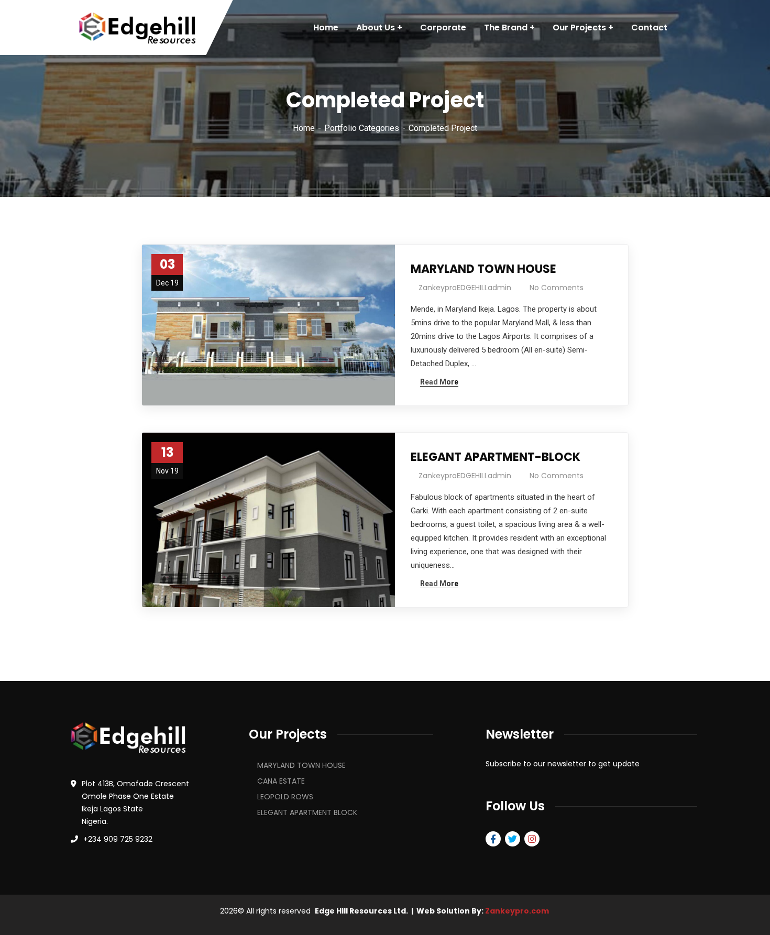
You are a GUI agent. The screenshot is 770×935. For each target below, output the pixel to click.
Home (304, 128)
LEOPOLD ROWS (285, 796)
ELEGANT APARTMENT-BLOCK (495, 457)
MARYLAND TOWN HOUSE (483, 269)
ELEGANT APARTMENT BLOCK (307, 812)
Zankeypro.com (517, 911)
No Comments (557, 287)
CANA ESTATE (281, 781)
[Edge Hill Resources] (137, 27)
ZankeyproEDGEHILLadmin (465, 287)
